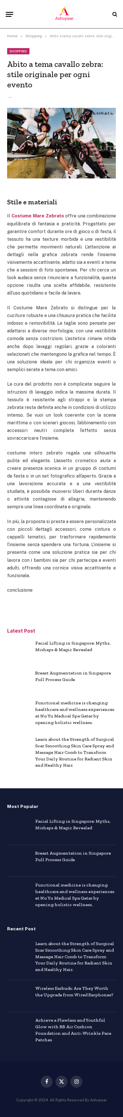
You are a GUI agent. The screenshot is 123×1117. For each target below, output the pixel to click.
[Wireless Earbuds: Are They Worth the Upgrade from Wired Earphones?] (18, 996)
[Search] (114, 14)
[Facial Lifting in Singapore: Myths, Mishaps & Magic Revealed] (18, 650)
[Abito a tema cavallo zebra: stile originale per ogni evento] (61, 143)
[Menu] (9, 14)
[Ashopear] (64, 14)
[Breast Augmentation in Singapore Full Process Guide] (18, 680)
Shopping (18, 51)
